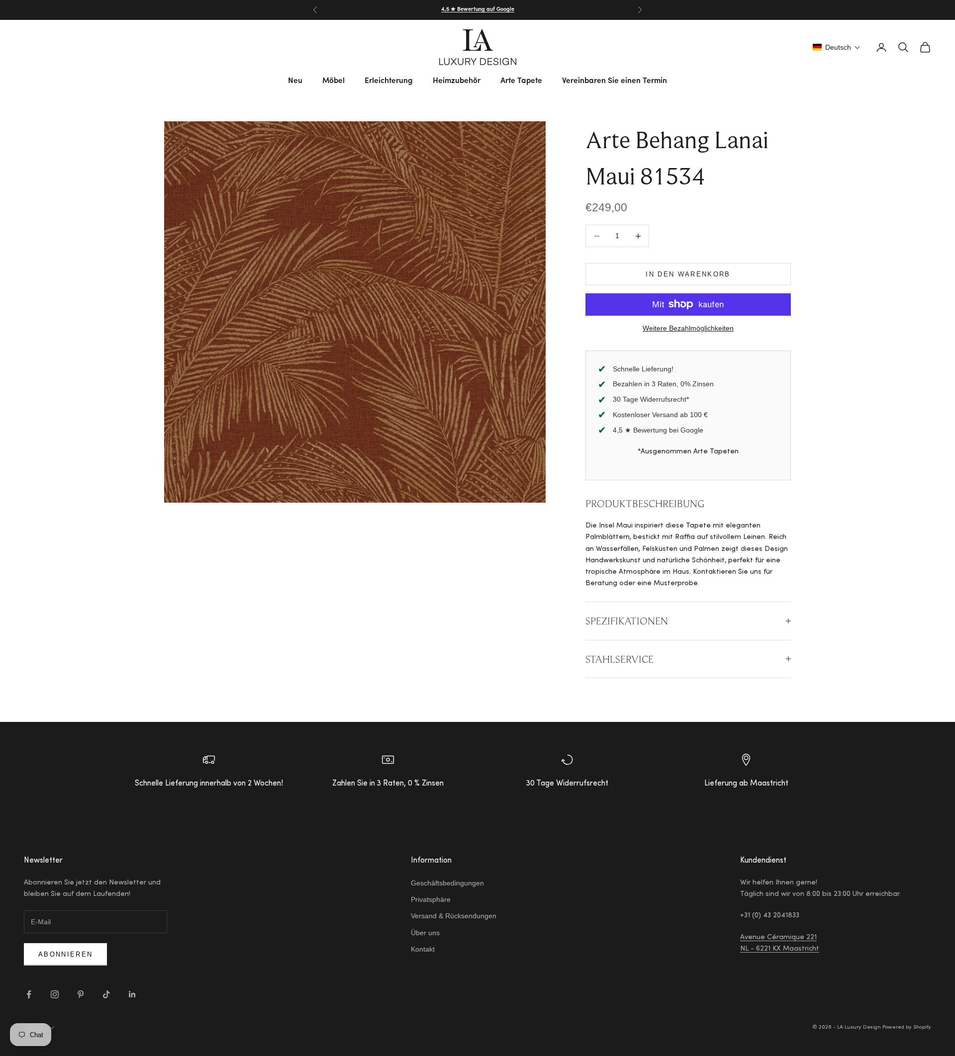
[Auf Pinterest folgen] (81, 994)
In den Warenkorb (688, 274)
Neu (295, 81)
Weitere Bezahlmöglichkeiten (688, 328)
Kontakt (423, 949)
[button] (836, 47)
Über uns (425, 933)
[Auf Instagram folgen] (55, 994)
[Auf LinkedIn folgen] (132, 994)
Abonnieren (65, 954)
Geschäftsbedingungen (447, 883)
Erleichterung (389, 81)
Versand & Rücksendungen (453, 916)
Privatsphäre (431, 899)
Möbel (333, 81)
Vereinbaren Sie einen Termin (614, 81)
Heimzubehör (456, 81)
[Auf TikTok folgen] (106, 994)
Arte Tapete (521, 81)
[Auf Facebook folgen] (29, 994)
